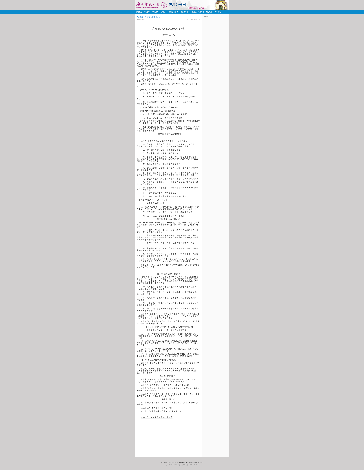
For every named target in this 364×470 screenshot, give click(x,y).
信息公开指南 (185, 12)
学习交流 (218, 12)
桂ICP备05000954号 (180, 462)
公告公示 (164, 12)
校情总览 (155, 12)
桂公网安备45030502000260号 (194, 462)
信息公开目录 (173, 12)
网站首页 (147, 12)
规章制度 (209, 12)
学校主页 (139, 12)
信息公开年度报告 (198, 12)
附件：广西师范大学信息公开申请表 (157, 417)
